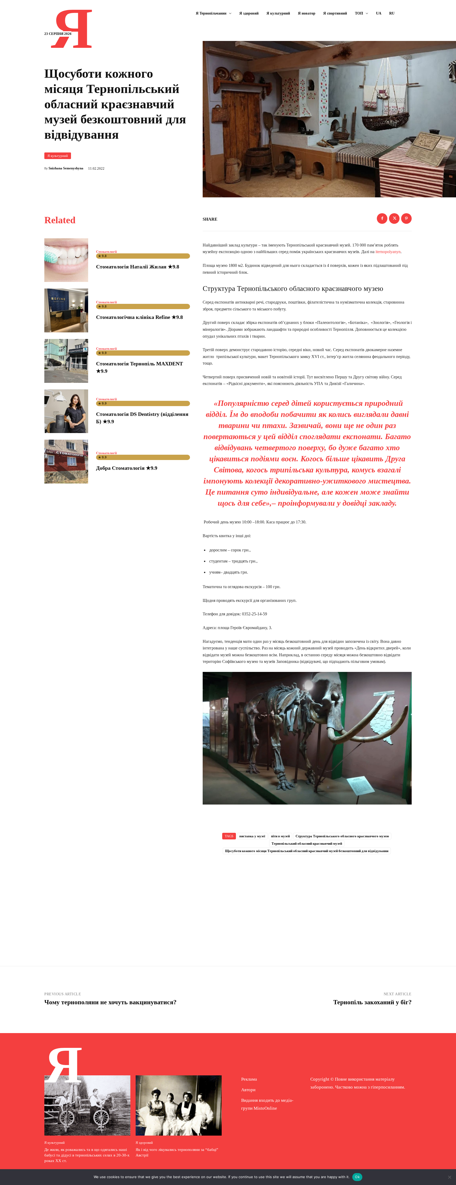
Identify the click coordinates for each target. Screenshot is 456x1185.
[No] (449, 1177)
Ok (357, 1177)
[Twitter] (394, 218)
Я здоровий (144, 1142)
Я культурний (58, 156)
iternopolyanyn (387, 251)
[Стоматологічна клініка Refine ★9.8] (66, 310)
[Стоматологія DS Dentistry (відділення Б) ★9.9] (66, 411)
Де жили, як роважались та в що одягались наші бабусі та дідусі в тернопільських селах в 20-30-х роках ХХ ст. (87, 1155)
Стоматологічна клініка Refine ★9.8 (139, 317)
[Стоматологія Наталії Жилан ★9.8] (66, 260)
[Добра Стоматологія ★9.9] (66, 462)
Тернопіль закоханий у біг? (372, 1002)
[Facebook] (382, 218)
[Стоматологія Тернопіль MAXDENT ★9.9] (66, 361)
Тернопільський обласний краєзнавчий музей (307, 843)
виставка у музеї (252, 836)
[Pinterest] (406, 218)
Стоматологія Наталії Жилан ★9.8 (137, 266)
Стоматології (106, 251)
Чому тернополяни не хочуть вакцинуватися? (110, 1002)
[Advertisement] (307, 901)
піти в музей (280, 836)
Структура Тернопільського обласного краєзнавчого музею (342, 836)
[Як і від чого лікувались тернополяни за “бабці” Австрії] (179, 1105)
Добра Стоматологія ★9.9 (126, 468)
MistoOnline (265, 1108)
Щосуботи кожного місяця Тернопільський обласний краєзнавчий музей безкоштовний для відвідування (306, 851)
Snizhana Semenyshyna (66, 168)
